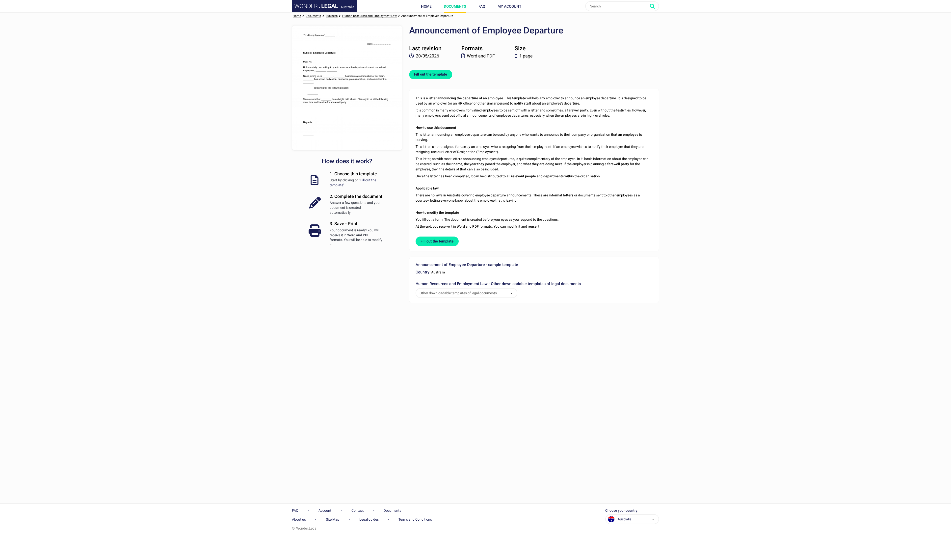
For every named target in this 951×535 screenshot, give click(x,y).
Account (324, 510)
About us (299, 519)
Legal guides (369, 519)
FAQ (481, 6)
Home (426, 6)
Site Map (332, 519)
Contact (357, 510)
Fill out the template (430, 74)
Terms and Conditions (415, 519)
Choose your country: (621, 510)
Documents (455, 6)
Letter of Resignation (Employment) (470, 152)
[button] (511, 293)
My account (509, 6)
